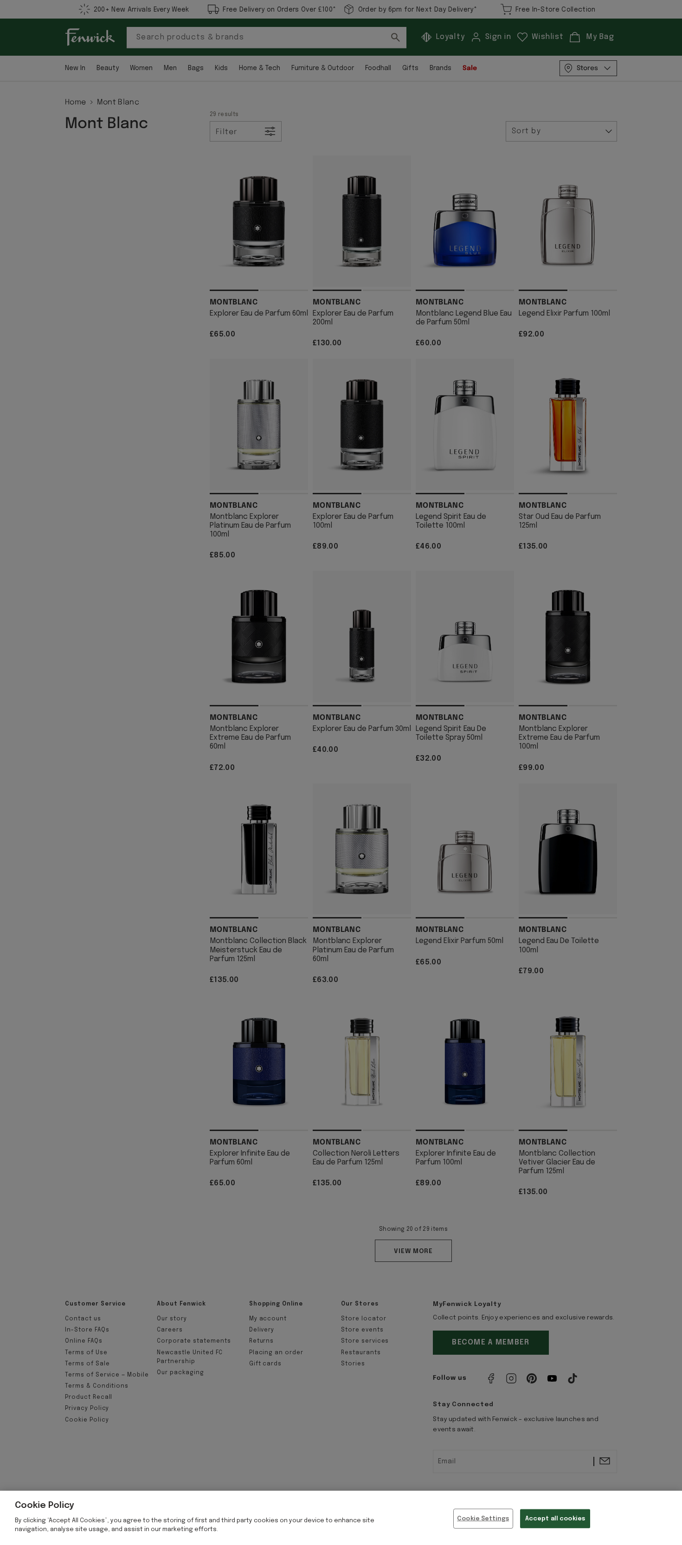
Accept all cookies (555, 1518)
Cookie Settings (483, 1518)
